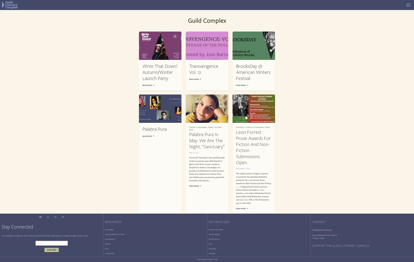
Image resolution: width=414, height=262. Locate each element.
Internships (212, 249)
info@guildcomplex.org (322, 230)
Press (107, 249)
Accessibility (109, 230)
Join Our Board (214, 234)
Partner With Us (214, 239)
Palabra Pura (154, 129)
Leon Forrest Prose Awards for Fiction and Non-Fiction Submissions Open (253, 147)
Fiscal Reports (110, 239)
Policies (107, 244)
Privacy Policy (110, 253)
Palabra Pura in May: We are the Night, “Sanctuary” (207, 140)
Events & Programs (198, 127)
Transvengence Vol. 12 (203, 69)
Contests (240, 127)
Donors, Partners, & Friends (114, 234)
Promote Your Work (216, 230)
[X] (48, 217)
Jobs (210, 244)
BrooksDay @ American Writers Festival (253, 72)
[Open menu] (408, 5)
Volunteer (212, 253)
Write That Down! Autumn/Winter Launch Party (160, 72)
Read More (148, 85)
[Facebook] (40, 217)
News (210, 127)
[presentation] (160, 46)
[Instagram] (55, 217)
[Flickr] (63, 217)
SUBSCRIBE (51, 250)
